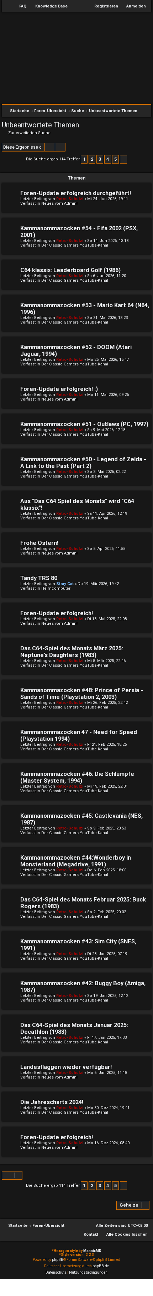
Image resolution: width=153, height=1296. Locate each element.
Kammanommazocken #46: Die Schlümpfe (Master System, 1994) (77, 777)
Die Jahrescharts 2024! (51, 1102)
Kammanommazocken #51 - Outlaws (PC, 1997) (84, 424)
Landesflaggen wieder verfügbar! (66, 1067)
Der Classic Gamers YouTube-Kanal (74, 245)
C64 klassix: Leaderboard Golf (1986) (70, 270)
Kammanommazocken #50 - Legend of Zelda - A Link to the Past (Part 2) (83, 462)
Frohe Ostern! (39, 543)
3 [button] (100, 159)
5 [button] (115, 159)
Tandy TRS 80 (38, 578)
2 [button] (92, 159)
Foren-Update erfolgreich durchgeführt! (75, 193)
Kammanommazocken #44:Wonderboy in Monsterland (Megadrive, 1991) (75, 861)
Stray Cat (65, 583)
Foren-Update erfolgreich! (56, 613)
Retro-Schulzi (69, 199)
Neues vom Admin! (59, 203)
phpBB (57, 1260)
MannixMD (92, 1251)
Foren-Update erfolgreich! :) (59, 389)
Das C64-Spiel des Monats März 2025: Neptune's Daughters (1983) (71, 651)
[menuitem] (19, 6)
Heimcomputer (55, 588)
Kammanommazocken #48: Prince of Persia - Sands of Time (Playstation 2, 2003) (81, 693)
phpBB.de (101, 1266)
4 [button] (107, 159)
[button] (123, 159)
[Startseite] (76, 60)
